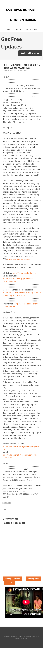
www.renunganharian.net (18, 259)
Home (9, 29)
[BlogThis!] (5, 503)
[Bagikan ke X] (7, 503)
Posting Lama (33, 579)
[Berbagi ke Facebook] (9, 503)
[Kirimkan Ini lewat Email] (4, 503)
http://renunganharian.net (24, 273)
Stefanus (25, 638)
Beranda (9, 583)
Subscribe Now (30, 53)
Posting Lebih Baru (12, 579)
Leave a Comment (20, 71)
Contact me (31, 29)
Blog (18, 29)
